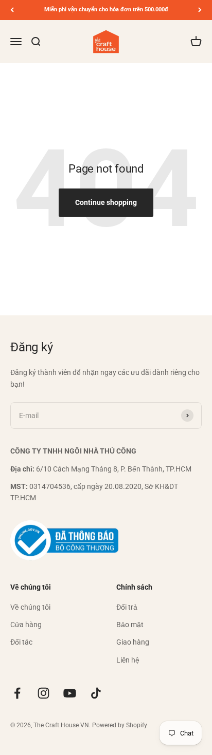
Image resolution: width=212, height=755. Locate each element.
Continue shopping (106, 202)
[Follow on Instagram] (43, 693)
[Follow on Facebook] (17, 693)
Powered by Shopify (119, 725)
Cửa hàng (26, 624)
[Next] (200, 10)
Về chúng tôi (30, 607)
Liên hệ (127, 660)
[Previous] (12, 10)
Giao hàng (132, 642)
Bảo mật (130, 624)
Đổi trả (126, 607)
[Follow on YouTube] (70, 693)
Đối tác (21, 642)
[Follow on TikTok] (96, 693)
